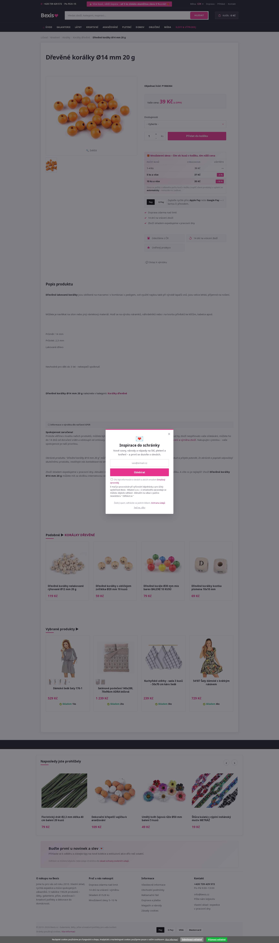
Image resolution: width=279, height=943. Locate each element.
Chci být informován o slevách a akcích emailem (137, 481)
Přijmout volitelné (217, 939)
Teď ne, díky (139, 507)
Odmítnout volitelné (192, 939)
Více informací (171, 939)
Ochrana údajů (158, 503)
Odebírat (139, 472)
